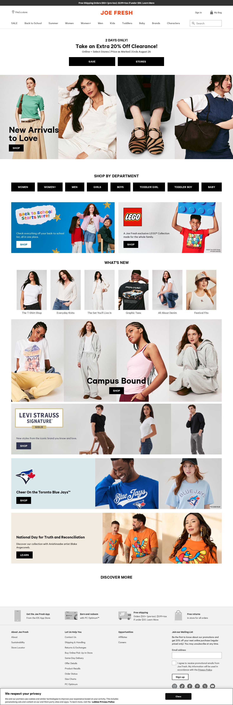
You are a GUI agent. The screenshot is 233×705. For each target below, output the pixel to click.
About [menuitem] (14, 637)
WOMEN (23, 187)
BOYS (120, 187)
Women (69, 23)
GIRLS (97, 187)
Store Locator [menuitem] (18, 647)
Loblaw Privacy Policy (103, 701)
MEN (75, 187)
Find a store (21, 12)
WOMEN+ (50, 187)
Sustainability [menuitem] (18, 642)
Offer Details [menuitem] (71, 663)
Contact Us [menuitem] (70, 637)
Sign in (198, 12)
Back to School (33, 23)
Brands (156, 23)
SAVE (92, 61)
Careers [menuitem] (122, 642)
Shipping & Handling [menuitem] (75, 642)
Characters (173, 23)
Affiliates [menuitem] (122, 637)
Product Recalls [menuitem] (72, 668)
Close (178, 696)
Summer (53, 23)
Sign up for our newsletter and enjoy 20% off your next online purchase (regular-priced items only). (116, 2)
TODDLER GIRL (149, 187)
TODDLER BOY (183, 187)
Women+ (86, 23)
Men (100, 23)
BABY (211, 187)
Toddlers (127, 23)
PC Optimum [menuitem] (71, 684)
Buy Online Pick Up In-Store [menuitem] (78, 652)
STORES (141, 61)
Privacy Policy (205, 669)
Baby (142, 23)
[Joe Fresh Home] (116, 13)
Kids (112, 23)
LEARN (24, 555)
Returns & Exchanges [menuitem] (75, 647)
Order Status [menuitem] (71, 673)
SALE (14, 23)
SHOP (16, 148)
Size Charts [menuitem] (70, 678)
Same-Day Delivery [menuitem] (74, 657)
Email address (179, 649)
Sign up (180, 677)
